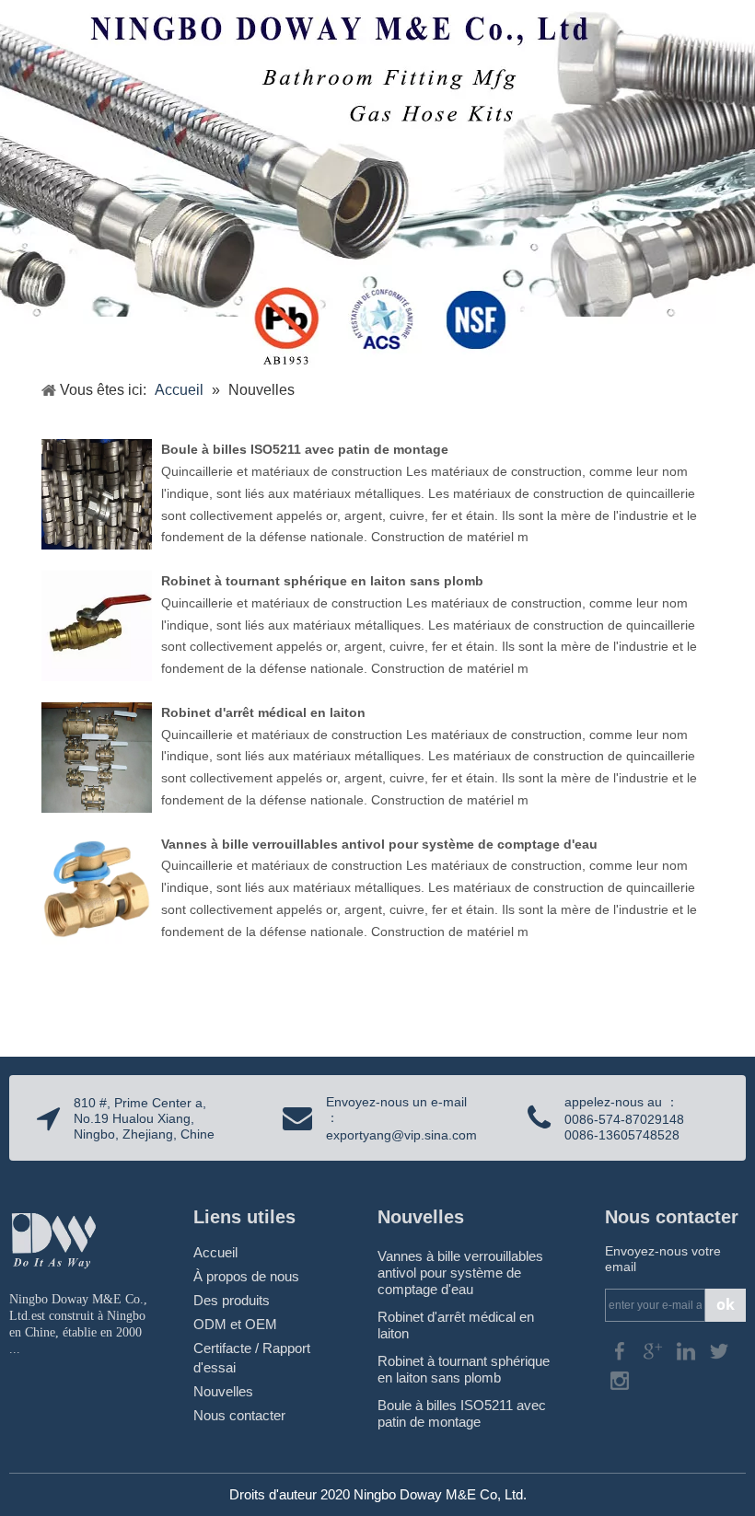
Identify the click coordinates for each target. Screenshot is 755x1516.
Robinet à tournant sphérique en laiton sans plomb (322, 580)
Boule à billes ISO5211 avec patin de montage (304, 449)
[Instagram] (619, 1380)
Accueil (215, 1252)
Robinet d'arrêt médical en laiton (263, 712)
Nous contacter (239, 1415)
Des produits (231, 1300)
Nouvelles (223, 1391)
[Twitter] (719, 1351)
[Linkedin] (687, 1351)
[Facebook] (621, 1351)
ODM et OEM (235, 1324)
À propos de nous (246, 1276)
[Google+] (654, 1351)
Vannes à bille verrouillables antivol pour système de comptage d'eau (379, 844)
